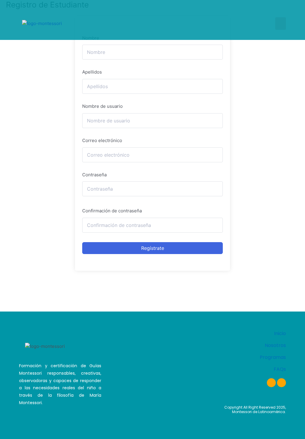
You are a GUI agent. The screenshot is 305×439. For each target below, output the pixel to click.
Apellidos (92, 72)
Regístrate (152, 248)
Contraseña (94, 175)
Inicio (280, 333)
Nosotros (275, 345)
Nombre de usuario (102, 106)
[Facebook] (271, 382)
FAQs (280, 369)
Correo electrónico (102, 140)
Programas (273, 357)
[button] (280, 23)
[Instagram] (281, 382)
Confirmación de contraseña (112, 211)
